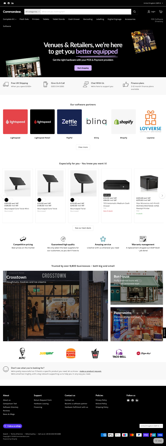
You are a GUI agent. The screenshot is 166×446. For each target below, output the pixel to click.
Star (137, 211)
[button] (152, 11)
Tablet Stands (59, 19)
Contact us (69, 400)
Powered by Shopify (10, 439)
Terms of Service (17, 434)
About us (7, 400)
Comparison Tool (10, 403)
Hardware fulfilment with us (76, 407)
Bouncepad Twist (78, 208)
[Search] (134, 11)
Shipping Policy (102, 407)
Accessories (130, 19)
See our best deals (83, 228)
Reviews (6, 411)
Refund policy (30, 434)
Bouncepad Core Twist (47, 208)
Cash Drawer (74, 19)
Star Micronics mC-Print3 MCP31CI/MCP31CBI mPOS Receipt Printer (147, 206)
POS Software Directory (157, 20)
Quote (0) (164, 332)
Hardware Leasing (41, 403)
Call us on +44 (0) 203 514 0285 (49, 434)
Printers (35, 19)
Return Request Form (43, 400)
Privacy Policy (101, 400)
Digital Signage (114, 19)
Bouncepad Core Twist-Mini (16, 208)
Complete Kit (9, 19)
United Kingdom (152, 3)
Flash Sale (24, 19)
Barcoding (87, 19)
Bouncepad (8, 211)
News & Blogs (9, 414)
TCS (104, 208)
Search (5, 434)
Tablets (46, 19)
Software (7, 26)
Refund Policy (101, 403)
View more (83, 147)
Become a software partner (76, 403)
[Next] (162, 195)
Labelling (100, 19)
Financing (38, 407)
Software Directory (10, 407)
